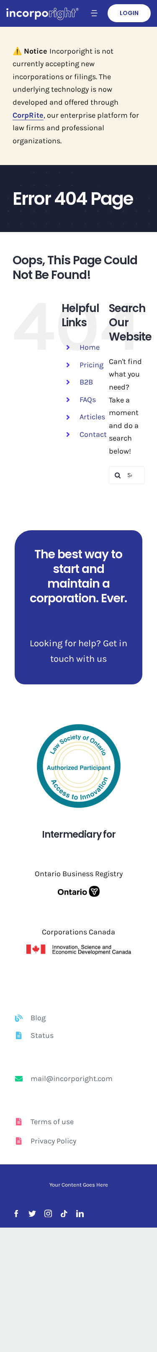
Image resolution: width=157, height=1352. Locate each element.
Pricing (91, 364)
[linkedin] (80, 1213)
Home (90, 347)
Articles (92, 416)
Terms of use (52, 1121)
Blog (38, 1017)
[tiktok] (64, 1213)
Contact (93, 434)
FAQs (88, 399)
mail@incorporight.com (72, 1078)
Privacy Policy (53, 1141)
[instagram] (48, 1213)
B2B (86, 382)
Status (42, 1035)
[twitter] (32, 1213)
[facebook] (16, 1213)
